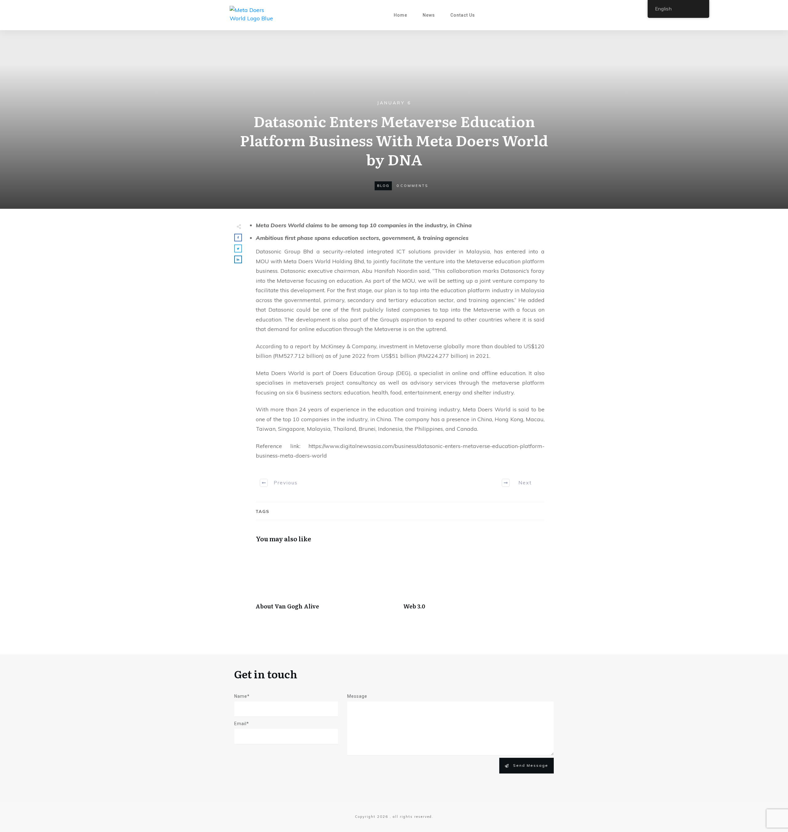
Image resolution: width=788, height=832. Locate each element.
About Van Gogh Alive (326, 582)
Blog (383, 186)
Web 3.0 (474, 582)
